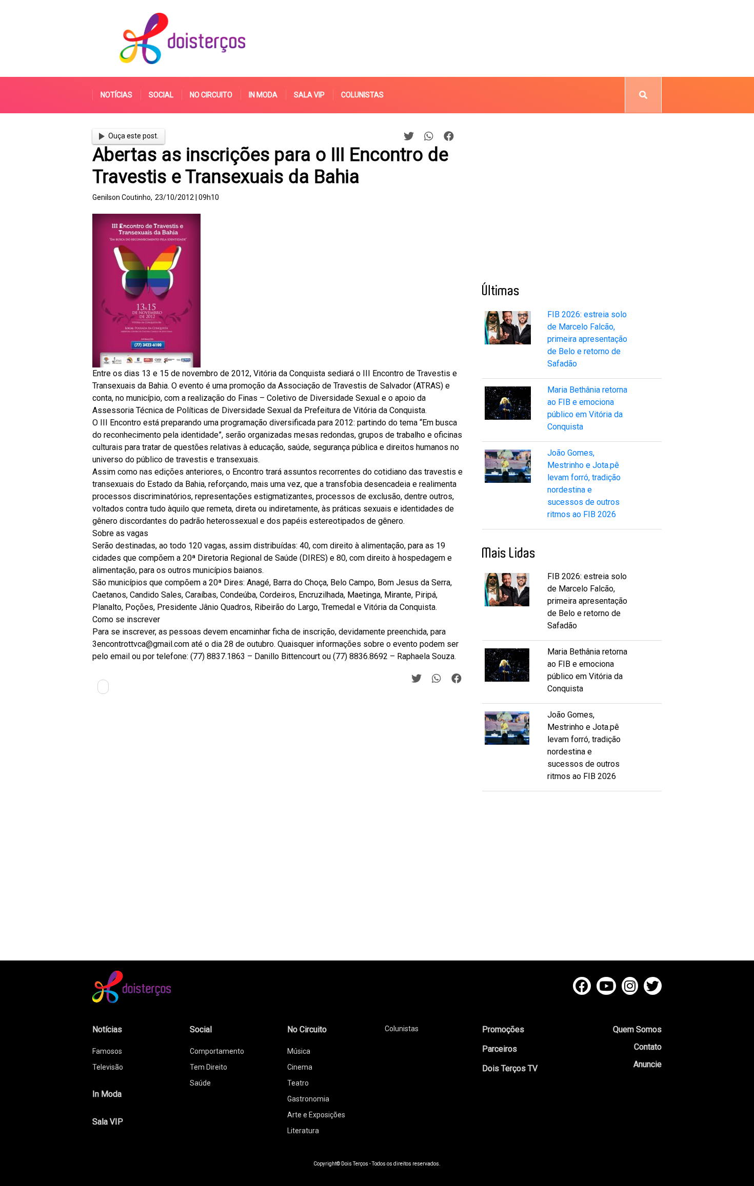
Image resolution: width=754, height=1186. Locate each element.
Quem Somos (637, 1029)
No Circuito (211, 95)
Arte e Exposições (316, 1115)
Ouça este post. (133, 136)
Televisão (107, 1067)
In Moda (263, 95)
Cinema (299, 1067)
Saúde (200, 1083)
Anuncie (647, 1064)
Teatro (298, 1083)
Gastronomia (308, 1099)
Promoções (503, 1029)
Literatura (303, 1131)
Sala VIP (309, 95)
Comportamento (217, 1051)
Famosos (107, 1051)
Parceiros (499, 1049)
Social (161, 95)
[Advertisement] (474, 38)
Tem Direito (208, 1067)
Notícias (116, 95)
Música (298, 1051)
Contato (648, 1047)
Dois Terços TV (510, 1068)
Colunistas (362, 95)
